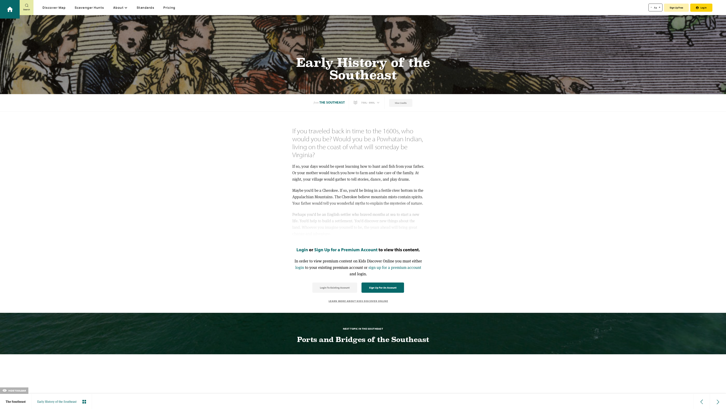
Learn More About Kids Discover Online (358, 301)
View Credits (401, 102)
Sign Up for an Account (382, 287)
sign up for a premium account (394, 267)
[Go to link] (10, 9)
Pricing (169, 7)
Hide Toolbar (17, 390)
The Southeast (332, 102)
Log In (703, 7)
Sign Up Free (676, 7)
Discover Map (54, 7)
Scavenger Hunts (89, 7)
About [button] (118, 7)
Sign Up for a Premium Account (346, 249)
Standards (145, 7)
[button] (367, 102)
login (299, 267)
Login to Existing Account (335, 287)
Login (302, 249)
